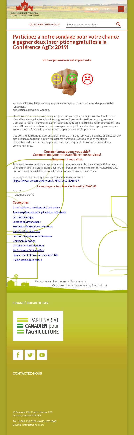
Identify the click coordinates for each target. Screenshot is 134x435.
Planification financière (26, 231)
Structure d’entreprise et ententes (32, 226)
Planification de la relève (27, 259)
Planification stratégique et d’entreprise (36, 207)
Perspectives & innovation (28, 245)
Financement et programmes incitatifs (35, 254)
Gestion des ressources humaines (32, 236)
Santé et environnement (27, 221)
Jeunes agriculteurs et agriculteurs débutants (39, 212)
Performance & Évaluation (28, 250)
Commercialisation (24, 240)
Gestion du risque (23, 217)
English (106, 9)
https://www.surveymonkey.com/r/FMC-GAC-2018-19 (46, 180)
